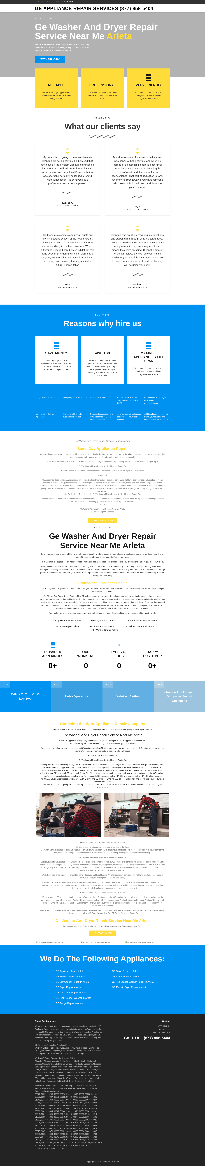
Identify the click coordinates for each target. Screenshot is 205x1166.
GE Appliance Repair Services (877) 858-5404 (94, 8)
